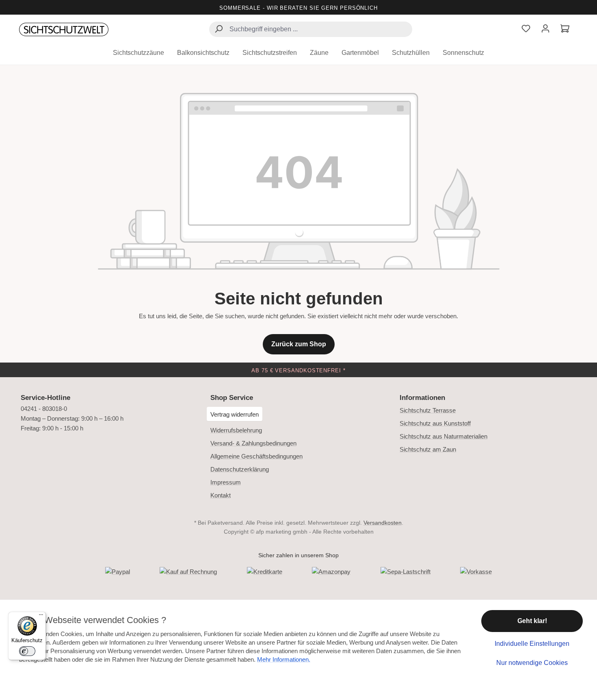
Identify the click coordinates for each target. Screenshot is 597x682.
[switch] (27, 651)
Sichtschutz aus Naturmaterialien (443, 436)
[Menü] (41, 616)
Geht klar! (532, 620)
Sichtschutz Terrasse (428, 410)
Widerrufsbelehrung (236, 430)
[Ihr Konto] (545, 29)
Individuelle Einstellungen (532, 643)
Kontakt (220, 495)
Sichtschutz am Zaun (428, 449)
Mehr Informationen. (283, 659)
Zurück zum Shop (298, 344)
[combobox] (310, 29)
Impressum (225, 482)
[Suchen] (218, 30)
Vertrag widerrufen (234, 414)
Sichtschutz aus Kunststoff (435, 423)
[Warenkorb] (565, 29)
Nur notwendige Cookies (532, 662)
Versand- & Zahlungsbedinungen (253, 443)
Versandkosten (382, 522)
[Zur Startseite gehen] (63, 30)
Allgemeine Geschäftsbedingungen (256, 456)
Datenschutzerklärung (239, 469)
